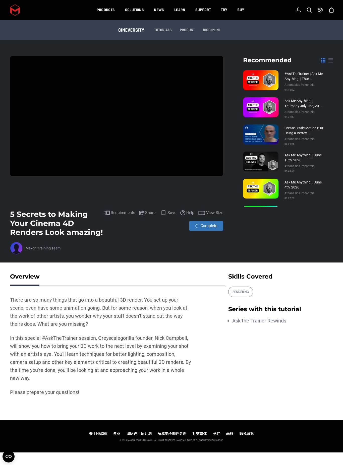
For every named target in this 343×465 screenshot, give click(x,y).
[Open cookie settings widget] (9, 456)
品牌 (230, 433)
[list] (330, 60)
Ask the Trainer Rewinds (259, 321)
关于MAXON (98, 433)
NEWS (159, 10)
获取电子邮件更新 (172, 433)
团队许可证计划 (139, 433)
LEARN (179, 10)
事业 (117, 433)
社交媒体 (200, 433)
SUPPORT (203, 10)
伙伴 (216, 433)
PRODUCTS (106, 10)
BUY (240, 10)
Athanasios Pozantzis (299, 85)
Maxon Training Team (43, 248)
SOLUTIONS (134, 10)
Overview (24, 276)
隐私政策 (247, 433)
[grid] (323, 60)
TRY (224, 10)
